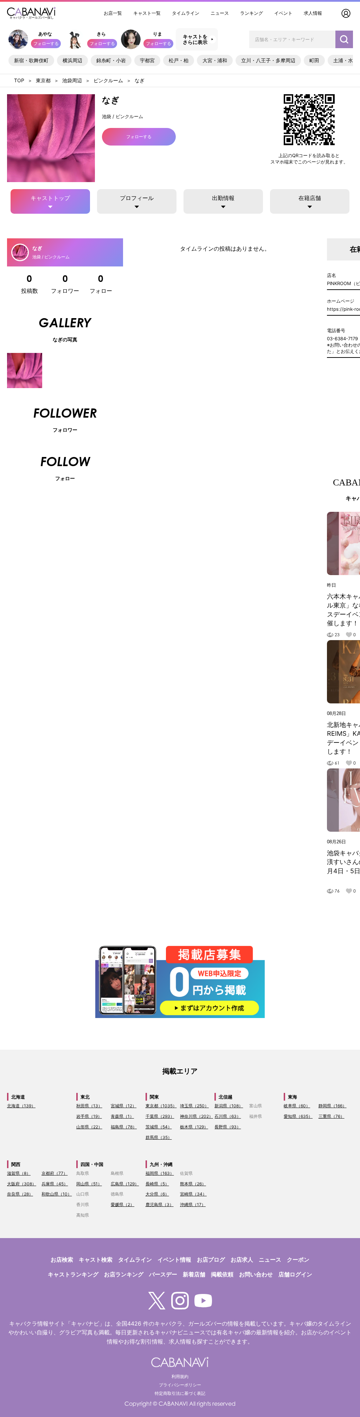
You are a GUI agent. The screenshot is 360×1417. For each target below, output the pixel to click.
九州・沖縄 (161, 1164)
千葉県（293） (160, 1116)
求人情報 (313, 13)
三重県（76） (332, 1116)
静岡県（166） (333, 1105)
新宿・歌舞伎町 (31, 60)
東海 (292, 1097)
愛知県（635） (298, 1116)
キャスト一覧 (147, 13)
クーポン (298, 1259)
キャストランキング (73, 1274)
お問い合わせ (256, 1274)
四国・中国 (92, 1164)
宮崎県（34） (193, 1194)
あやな (45, 34)
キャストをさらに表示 (195, 39)
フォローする (46, 43)
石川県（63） (227, 1116)
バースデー (163, 1274)
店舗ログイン (295, 1274)
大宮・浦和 (214, 60)
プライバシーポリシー (180, 1384)
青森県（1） (122, 1116)
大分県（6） (157, 1194)
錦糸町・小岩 (111, 60)
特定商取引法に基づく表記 (180, 1393)
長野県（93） (227, 1126)
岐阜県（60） (297, 1105)
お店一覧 (113, 13)
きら (101, 34)
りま (157, 34)
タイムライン (185, 13)
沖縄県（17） (193, 1204)
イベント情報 (174, 1259)
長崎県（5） (157, 1183)
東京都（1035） (161, 1105)
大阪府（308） (21, 1183)
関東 (154, 1097)
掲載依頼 (222, 1274)
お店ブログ (211, 1259)
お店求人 (242, 1259)
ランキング (251, 13)
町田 (314, 60)
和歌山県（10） (56, 1194)
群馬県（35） (159, 1137)
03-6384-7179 (342, 338)
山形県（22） (89, 1126)
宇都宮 (147, 60)
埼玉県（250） (194, 1105)
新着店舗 (194, 1274)
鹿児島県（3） (160, 1204)
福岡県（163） (160, 1173)
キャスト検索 (95, 1259)
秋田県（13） (89, 1105)
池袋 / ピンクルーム (122, 116)
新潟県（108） (228, 1105)
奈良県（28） (20, 1194)
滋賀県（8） (19, 1173)
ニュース (220, 13)
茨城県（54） (159, 1126)
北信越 (225, 1097)
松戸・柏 (178, 60)
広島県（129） (125, 1183)
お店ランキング (123, 1274)
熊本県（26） (193, 1183)
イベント (283, 13)
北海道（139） (21, 1105)
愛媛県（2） (122, 1204)
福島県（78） (124, 1126)
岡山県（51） (89, 1183)
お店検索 (62, 1259)
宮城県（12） (123, 1105)
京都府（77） (54, 1173)
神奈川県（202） (196, 1116)
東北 (85, 1097)
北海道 (18, 1097)
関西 (15, 1164)
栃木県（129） (194, 1126)
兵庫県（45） (54, 1183)
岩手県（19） (89, 1116)
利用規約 (180, 1376)
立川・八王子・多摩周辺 (268, 60)
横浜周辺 (72, 60)
